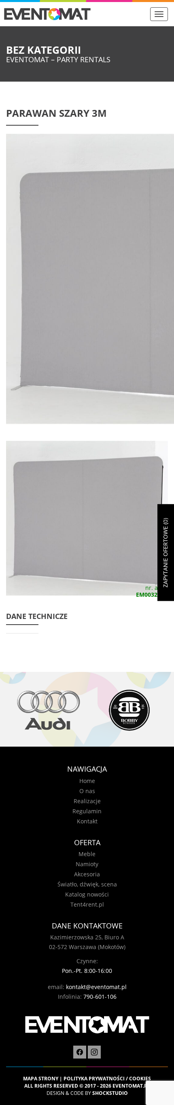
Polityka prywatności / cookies (107, 1078)
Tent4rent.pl (87, 904)
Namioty (87, 864)
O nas (87, 791)
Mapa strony (40, 1078)
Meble (87, 854)
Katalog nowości (87, 894)
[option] (46, 710)
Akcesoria (87, 874)
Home (87, 781)
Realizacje (87, 801)
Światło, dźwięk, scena (87, 884)
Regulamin (87, 811)
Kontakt (87, 821)
